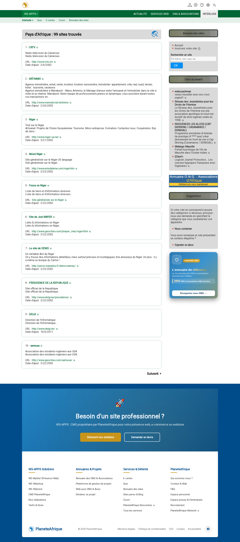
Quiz (39, 20)
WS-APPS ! (31, 13)
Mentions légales (126, 529)
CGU (171, 529)
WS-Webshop (36, 483)
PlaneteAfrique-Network (183, 510)
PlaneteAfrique (49, 529)
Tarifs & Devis (36, 505)
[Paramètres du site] (209, 5)
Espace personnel (180, 494)
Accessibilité (194, 529)
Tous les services (132, 510)
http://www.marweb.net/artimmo (50, 102)
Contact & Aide (179, 483)
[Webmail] (196, 5)
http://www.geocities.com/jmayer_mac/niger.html (60, 231)
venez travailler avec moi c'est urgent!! (192, 94)
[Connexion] (190, 5)
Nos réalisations (37, 499)
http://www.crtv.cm (42, 61)
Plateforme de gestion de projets (93, 483)
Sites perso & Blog (133, 494)
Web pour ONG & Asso (88, 489)
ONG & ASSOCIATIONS (186, 13)
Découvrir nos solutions (100, 437)
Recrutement (177, 505)
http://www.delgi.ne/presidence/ (50, 297)
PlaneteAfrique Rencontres (137, 505)
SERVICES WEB (160, 13)
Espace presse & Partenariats (186, 499)
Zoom (62, 20)
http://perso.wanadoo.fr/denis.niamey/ (54, 265)
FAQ (173, 489)
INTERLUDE (209, 13)
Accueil (179, 45)
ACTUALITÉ (140, 13)
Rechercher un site (181, 54)
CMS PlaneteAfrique (39, 494)
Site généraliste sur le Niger (48, 199)
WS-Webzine (35, 489)
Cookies (181, 529)
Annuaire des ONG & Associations (94, 478)
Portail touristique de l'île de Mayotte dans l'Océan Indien (191, 149)
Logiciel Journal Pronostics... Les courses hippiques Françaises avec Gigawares (195, 161)
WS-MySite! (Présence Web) (44, 478)
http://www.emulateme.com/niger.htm (53, 168)
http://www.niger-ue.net (45, 137)
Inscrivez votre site (186, 48)
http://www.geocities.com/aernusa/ (52, 360)
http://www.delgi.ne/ (43, 328)
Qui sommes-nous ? (182, 478)
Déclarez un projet (85, 494)
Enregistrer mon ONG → (193, 293)
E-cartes (50, 20)
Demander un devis (142, 437)
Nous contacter (183, 228)
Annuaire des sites (78, 20)
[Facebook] (208, 529)
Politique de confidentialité (152, 529)
